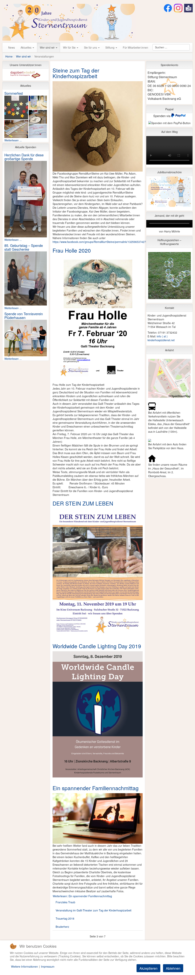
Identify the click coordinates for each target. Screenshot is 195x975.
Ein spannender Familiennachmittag (96, 788)
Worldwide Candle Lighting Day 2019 (97, 646)
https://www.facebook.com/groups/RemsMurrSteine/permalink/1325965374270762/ (103, 242)
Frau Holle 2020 (72, 250)
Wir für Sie (69, 47)
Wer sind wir (47, 47)
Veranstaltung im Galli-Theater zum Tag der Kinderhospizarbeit (93, 910)
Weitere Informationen (24, 966)
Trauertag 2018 (65, 918)
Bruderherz (62, 927)
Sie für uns (91, 47)
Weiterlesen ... (13, 140)
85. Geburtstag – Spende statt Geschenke (23, 247)
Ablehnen (173, 968)
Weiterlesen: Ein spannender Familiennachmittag (82, 896)
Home (9, 56)
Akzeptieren (148, 968)
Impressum (47, 966)
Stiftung (110, 47)
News (11, 47)
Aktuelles (26, 47)
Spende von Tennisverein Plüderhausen (23, 315)
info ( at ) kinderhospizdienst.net (161, 338)
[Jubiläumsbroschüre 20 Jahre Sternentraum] (169, 192)
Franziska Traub (65, 902)
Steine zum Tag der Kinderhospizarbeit (76, 73)
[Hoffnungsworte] (169, 276)
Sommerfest (13, 93)
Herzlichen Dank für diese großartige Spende (24, 156)
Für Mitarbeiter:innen (135, 47)
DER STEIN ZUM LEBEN (83, 503)
